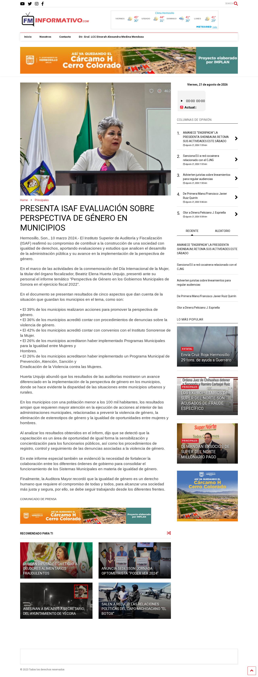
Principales (190, 387)
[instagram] (36, 3)
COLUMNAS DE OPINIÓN (194, 119)
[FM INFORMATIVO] (55, 26)
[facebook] (43, 3)
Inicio (27, 36)
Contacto (65, 36)
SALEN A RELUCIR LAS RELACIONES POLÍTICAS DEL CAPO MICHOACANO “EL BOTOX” (134, 609)
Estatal (187, 349)
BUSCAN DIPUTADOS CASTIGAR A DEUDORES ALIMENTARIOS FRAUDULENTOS (50, 568)
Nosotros (45, 36)
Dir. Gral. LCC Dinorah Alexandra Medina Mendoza (111, 36)
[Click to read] (135, 560)
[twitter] (30, 3)
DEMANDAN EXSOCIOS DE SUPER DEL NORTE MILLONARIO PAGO (205, 451)
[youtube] (22, 3)
